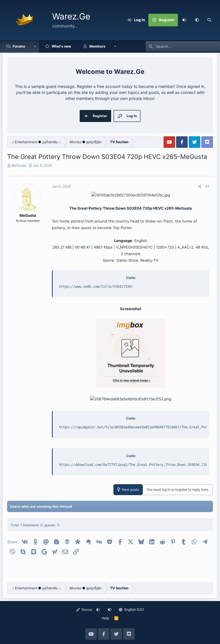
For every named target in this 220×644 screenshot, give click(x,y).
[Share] (199, 186)
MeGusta (18, 165)
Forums (19, 46)
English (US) (133, 609)
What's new (61, 46)
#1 (207, 186)
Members (97, 46)
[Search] (209, 20)
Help (105, 618)
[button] (196, 20)
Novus (86, 609)
